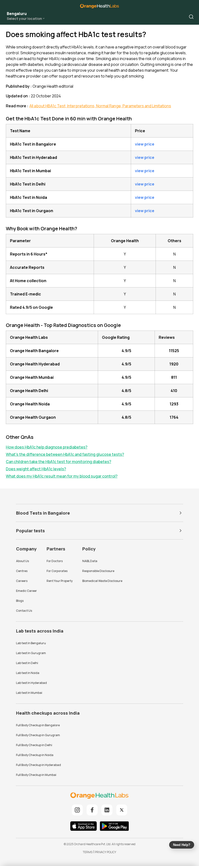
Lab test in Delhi (27, 663)
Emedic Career (26, 591)
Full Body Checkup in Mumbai (36, 775)
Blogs (20, 601)
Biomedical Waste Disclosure (102, 581)
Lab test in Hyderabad (31, 683)
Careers (21, 581)
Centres (21, 571)
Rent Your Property (60, 581)
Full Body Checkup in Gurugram (38, 735)
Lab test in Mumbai (29, 693)
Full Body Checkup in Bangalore (38, 725)
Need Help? (181, 845)
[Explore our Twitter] (121, 809)
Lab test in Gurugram (31, 653)
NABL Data (89, 561)
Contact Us (24, 611)
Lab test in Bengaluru (31, 643)
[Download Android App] (114, 826)
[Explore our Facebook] (92, 809)
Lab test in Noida (27, 673)
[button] (191, 17)
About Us (22, 561)
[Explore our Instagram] (77, 809)
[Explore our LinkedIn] (106, 809)
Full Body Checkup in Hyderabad (38, 765)
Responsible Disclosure (98, 571)
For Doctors (55, 561)
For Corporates (57, 571)
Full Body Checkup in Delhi (34, 745)
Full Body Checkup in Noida (34, 755)
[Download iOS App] (84, 826)
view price (144, 144)
